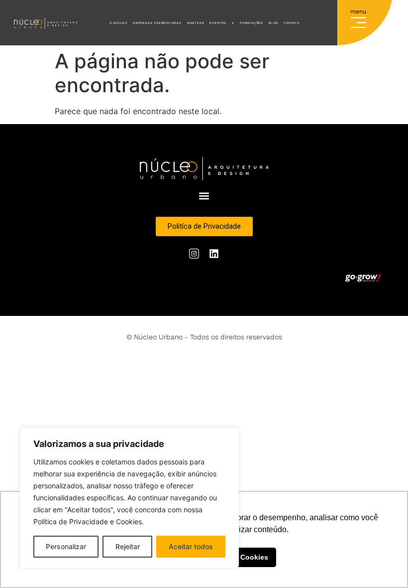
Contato (292, 22)
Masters (195, 22)
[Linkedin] (214, 254)
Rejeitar (127, 546)
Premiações (251, 22)
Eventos (217, 22)
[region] (129, 498)
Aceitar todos (191, 546)
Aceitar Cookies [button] (241, 557)
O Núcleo (118, 22)
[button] (359, 20)
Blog (273, 22)
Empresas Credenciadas (157, 22)
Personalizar (66, 546)
